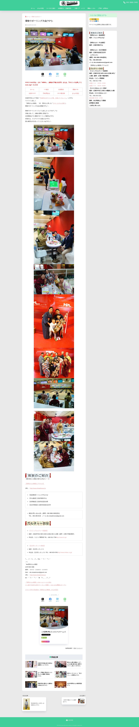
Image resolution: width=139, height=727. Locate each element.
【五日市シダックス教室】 (37, 546)
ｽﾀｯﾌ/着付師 (61, 93)
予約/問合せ (46, 93)
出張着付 (61, 89)
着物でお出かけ (78, 648)
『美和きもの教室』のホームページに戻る (38, 582)
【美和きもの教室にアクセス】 (34, 483)
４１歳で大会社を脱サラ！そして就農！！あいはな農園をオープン (45, 585)
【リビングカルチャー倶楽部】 (38, 530)
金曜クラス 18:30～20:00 (97, 85)
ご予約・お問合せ (103, 8)
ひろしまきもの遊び (59, 103)
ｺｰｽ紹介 (46, 89)
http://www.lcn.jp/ (61, 537)
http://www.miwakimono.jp (38, 488)
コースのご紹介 (50, 8)
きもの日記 (40, 8)
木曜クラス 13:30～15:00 (97, 83)
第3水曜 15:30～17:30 (95, 98)
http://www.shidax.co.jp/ (65, 552)
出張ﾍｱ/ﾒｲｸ (32, 93)
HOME (70, 720)
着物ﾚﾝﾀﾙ (75, 89)
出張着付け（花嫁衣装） (65, 8)
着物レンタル (91, 8)
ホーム (33, 8)
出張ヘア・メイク (80, 8)
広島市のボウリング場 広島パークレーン (53, 98)
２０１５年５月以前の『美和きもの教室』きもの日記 (41, 590)
